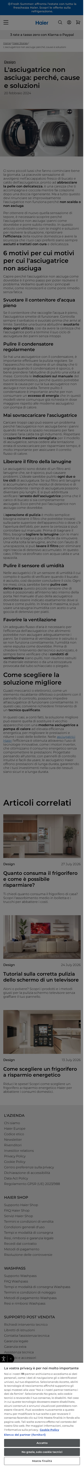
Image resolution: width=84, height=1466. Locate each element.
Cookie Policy (49, 1429)
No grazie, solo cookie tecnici (42, 1452)
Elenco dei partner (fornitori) (25, 1434)
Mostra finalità (42, 1461)
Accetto (42, 1442)
